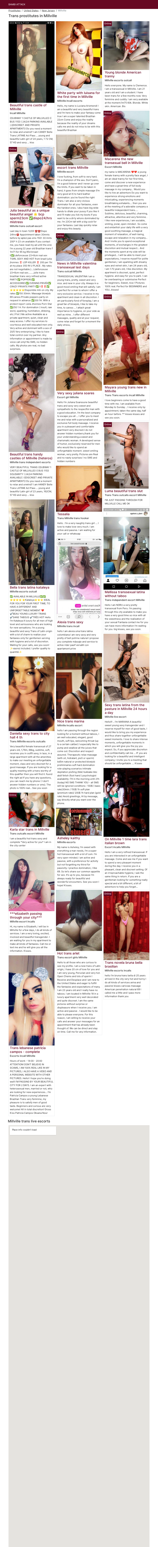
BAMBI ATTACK (16, 4)
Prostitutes (14, 10)
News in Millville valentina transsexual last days (76, 265)
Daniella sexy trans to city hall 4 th (30, 735)
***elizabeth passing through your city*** (26, 915)
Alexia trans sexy (70, 622)
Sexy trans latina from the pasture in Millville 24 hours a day (126, 709)
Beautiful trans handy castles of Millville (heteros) (31, 456)
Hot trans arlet (68, 953)
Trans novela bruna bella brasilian (123, 964)
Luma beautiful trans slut (124, 491)
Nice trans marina (70, 721)
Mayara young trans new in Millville (125, 389)
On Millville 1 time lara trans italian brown (126, 841)
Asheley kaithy (68, 838)
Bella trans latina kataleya (29, 587)
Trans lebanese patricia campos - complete (28, 1050)
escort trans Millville (72, 167)
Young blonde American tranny (123, 74)
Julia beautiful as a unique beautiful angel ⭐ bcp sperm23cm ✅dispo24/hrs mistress (31, 216)
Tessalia (63, 514)
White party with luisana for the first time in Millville (78, 95)
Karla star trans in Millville (29, 829)
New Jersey (48, 10)
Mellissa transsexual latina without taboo (125, 594)
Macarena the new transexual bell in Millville (124, 161)
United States (31, 10)
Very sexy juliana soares (75, 393)
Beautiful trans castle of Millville (28, 107)
